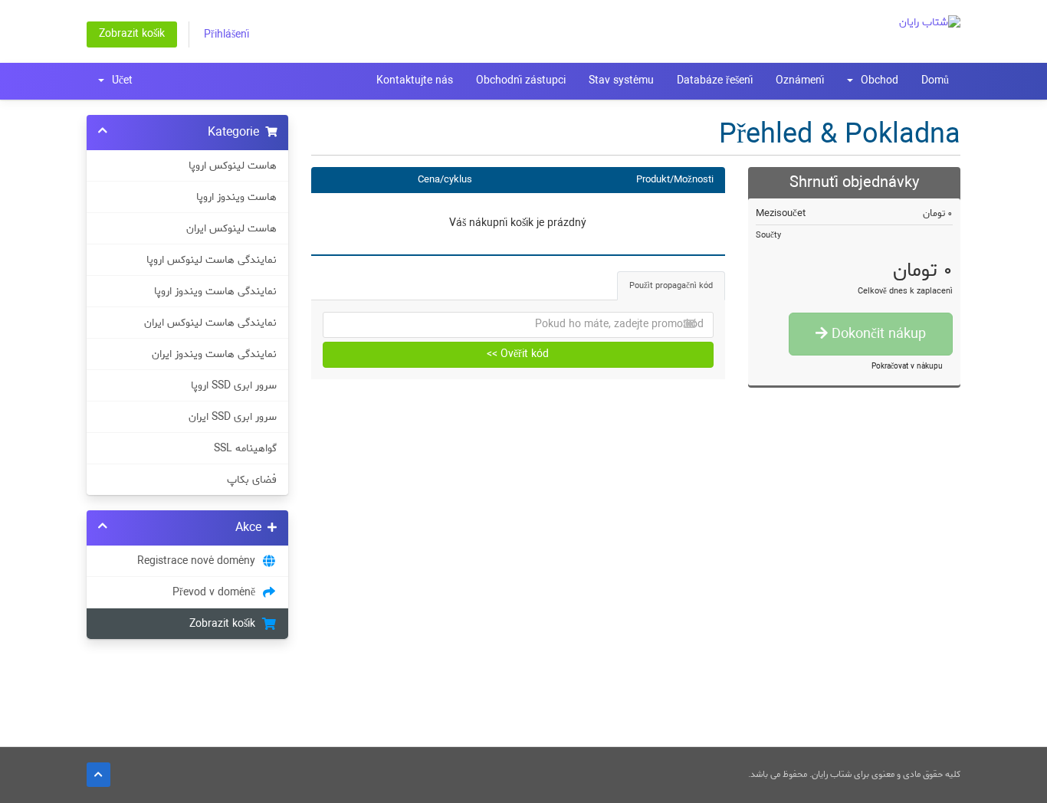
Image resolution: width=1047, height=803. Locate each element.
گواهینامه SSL (245, 448)
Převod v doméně (216, 592)
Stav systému (621, 81)
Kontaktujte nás (414, 81)
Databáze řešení (715, 81)
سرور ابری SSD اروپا (234, 385)
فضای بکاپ (252, 479)
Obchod (876, 81)
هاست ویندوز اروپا (236, 196)
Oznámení (800, 81)
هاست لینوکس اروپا (233, 165)
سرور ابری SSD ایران (233, 416)
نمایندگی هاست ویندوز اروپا (215, 291)
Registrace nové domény (199, 560)
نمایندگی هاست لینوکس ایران (210, 322)
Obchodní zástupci (521, 81)
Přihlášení (226, 35)
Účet (119, 81)
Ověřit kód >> (518, 354)
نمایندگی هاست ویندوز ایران (214, 354)
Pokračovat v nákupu (907, 366)
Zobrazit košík (132, 34)
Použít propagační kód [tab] (671, 286)
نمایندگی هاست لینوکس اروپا (211, 259)
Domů (935, 81)
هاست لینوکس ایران (231, 228)
